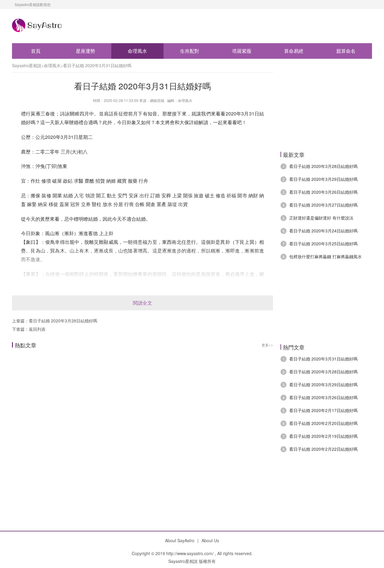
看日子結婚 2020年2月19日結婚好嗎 (323, 436)
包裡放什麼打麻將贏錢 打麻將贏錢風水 (325, 256)
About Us (210, 540)
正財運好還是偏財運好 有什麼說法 (321, 218)
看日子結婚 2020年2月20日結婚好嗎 (323, 423)
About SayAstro (179, 540)
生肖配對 (189, 50)
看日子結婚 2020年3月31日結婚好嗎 (97, 65)
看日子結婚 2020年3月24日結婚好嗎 (323, 231)
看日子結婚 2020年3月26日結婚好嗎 (323, 192)
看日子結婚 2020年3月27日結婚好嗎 (323, 205)
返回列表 (37, 329)
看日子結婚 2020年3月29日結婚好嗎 (323, 179)
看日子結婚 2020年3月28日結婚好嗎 (63, 321)
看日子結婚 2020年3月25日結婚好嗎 (323, 244)
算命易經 (293, 50)
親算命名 (346, 50)
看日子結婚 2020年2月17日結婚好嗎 (323, 410)
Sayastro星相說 (26, 65)
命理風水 (137, 50)
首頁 (35, 50)
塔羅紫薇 (241, 50)
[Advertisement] (142, 419)
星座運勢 (85, 50)
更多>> (267, 344)
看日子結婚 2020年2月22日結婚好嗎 (323, 449)
